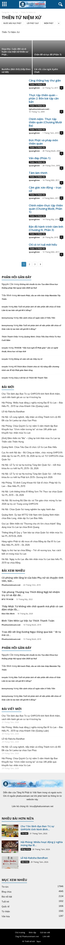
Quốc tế (5, 906)
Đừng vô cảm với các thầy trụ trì (28, 359)
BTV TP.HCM (7, 599)
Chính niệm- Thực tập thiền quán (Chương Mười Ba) (45, 122)
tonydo (5, 307)
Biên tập (32, 932)
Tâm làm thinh (38, 173)
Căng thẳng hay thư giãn (45, 80)
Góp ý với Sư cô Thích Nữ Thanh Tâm (31, 378)
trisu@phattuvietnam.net (41, 806)
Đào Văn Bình (8, 613)
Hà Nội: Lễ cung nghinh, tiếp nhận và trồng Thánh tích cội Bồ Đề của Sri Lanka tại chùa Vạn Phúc (31, 419)
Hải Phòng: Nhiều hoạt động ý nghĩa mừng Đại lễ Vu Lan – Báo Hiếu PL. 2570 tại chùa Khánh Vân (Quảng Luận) (32, 404)
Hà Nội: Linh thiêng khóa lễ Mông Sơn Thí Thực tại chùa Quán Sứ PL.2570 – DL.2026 (32, 493)
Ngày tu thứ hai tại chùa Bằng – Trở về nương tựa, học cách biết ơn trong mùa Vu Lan (31, 552)
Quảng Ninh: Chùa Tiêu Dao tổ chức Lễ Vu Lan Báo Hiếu (29, 447)
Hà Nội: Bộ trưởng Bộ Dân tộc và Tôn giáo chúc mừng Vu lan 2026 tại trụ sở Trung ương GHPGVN (32, 502)
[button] (60, 4)
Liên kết (46, 936)
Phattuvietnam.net (11, 585)
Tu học (15, 12)
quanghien (34, 88)
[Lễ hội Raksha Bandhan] (10, 862)
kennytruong (7, 318)
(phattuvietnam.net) (39, 109)
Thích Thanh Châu (10, 337)
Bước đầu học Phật (13, 23)
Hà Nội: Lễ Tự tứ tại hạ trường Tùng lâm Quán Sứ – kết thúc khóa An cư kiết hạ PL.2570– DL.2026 (31, 467)
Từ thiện (6, 911)
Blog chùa (26, 849)
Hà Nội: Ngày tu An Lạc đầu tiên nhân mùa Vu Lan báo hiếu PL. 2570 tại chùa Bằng (32, 561)
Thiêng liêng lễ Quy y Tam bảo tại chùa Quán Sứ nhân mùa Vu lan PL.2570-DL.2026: (32, 534)
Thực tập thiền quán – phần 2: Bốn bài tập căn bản (44, 98)
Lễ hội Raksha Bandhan (13, 411)
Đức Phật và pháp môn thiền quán (43, 141)
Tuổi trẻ (5, 901)
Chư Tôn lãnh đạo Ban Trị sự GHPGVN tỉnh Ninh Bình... (37, 828)
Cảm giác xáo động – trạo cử (45, 189)
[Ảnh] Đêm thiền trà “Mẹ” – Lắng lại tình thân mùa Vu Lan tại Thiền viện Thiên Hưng (31, 440)
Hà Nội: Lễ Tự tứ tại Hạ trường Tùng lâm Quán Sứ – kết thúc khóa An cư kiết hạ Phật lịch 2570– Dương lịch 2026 (31, 476)
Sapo (38, 941)
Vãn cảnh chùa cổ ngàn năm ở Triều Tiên (37, 318)
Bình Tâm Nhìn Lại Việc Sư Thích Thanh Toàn (28, 620)
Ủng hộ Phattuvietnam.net (27, 936)
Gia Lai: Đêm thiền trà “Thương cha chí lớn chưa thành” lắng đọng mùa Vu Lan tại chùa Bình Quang (31, 525)
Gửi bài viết (45, 932)
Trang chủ (5, 12)
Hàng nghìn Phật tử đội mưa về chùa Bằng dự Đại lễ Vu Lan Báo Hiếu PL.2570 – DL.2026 (31, 543)
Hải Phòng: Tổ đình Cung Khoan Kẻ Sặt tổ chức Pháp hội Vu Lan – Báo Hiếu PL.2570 (31, 484)
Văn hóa (25, 862)
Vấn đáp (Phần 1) (39, 158)
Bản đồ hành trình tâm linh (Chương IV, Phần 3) (46, 228)
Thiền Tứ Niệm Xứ (37, 84)
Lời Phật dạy (33, 23)
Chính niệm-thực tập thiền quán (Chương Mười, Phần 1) (46, 209)
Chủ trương (20, 932)
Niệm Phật (49, 23)
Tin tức (25, 833)
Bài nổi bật (7, 896)
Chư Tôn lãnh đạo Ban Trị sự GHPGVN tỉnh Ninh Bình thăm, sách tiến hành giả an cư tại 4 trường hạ (31, 396)
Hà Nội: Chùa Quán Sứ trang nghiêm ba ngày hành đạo (28, 509)
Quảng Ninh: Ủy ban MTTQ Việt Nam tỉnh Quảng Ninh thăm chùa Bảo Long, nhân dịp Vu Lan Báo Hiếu (30, 516)
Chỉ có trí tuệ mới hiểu (43, 244)
